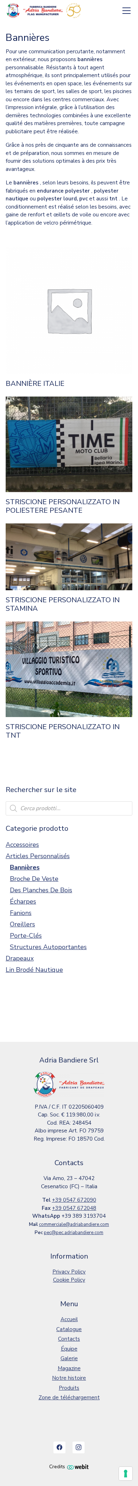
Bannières (25, 867)
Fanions (20, 913)
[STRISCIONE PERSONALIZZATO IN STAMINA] (69, 556)
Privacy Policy (69, 1271)
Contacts (69, 1338)
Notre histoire (69, 1378)
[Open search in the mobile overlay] (69, 808)
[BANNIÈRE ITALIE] (69, 310)
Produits (69, 1387)
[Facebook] (59, 1448)
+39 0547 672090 (74, 1200)
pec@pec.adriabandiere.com (73, 1232)
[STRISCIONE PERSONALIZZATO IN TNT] (69, 669)
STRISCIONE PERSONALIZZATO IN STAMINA (63, 604)
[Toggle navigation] (127, 11)
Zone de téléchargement (69, 1397)
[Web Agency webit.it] (78, 1466)
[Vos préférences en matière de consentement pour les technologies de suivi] (125, 1473)
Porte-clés (26, 935)
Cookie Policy (69, 1279)
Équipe (69, 1348)
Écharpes (23, 901)
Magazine (69, 1368)
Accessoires (22, 844)
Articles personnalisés (38, 856)
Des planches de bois (41, 890)
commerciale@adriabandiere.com (74, 1224)
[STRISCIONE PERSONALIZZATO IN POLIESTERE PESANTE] (69, 444)
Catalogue (69, 1329)
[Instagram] (79, 1448)
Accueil (69, 1319)
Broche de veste (34, 878)
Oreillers (22, 924)
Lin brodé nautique (34, 969)
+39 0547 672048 (74, 1208)
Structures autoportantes (48, 947)
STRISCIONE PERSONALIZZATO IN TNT (63, 731)
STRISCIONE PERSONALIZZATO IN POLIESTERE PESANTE (63, 506)
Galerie (69, 1358)
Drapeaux (20, 958)
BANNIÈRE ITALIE (35, 383)
